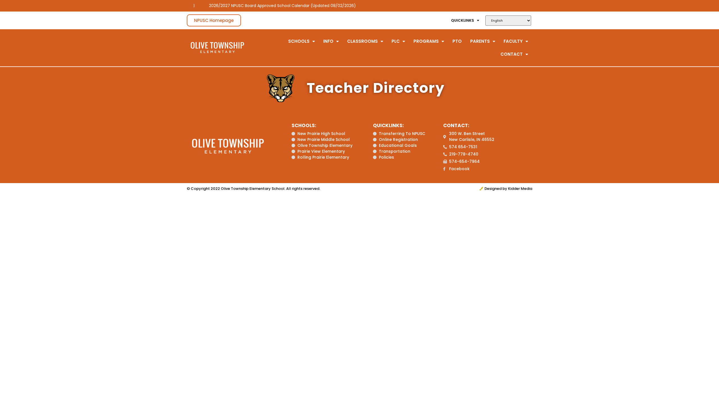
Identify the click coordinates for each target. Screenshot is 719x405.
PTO (457, 41)
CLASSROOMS (362, 41)
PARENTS (480, 41)
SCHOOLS (299, 41)
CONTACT (511, 54)
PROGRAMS (426, 41)
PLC (396, 41)
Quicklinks (462, 20)
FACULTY (513, 41)
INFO (328, 41)
